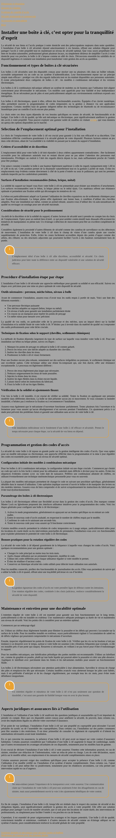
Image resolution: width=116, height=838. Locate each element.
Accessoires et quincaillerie (14, 20)
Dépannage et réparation (12, 3)
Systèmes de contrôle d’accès (15, 12)
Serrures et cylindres (11, 8)
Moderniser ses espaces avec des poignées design (24, 835)
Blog (3, 25)
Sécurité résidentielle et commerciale (18, 16)
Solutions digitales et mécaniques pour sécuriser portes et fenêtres (32, 832)
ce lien (93, 120)
